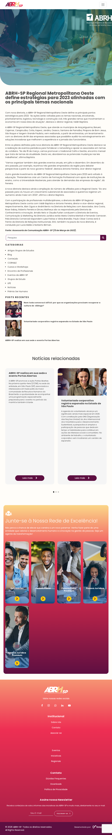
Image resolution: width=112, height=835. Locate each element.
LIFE (9, 283)
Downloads (56, 784)
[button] (53, 489)
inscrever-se (62, 813)
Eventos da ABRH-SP (18, 275)
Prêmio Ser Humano (18, 291)
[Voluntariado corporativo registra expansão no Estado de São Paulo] (13, 328)
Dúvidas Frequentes (56, 778)
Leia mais (27, 478)
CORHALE (12, 262)
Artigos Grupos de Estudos (21, 250)
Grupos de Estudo (17, 279)
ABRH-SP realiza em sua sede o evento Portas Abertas (32, 340)
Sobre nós (56, 722)
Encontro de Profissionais (20, 271)
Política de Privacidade (56, 789)
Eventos (56, 750)
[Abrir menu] (103, 4)
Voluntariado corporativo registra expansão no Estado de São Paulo (58, 321)
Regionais (56, 761)
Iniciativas (56, 755)
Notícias (12, 287)
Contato (56, 727)
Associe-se (56, 732)
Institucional (56, 716)
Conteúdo (13, 258)
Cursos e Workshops (18, 266)
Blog (10, 254)
